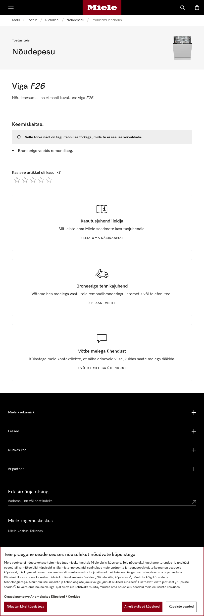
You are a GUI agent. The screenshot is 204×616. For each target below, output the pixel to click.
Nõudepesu (75, 20)
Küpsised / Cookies (65, 596)
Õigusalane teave (17, 596)
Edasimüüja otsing (28, 491)
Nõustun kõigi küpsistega (25, 606)
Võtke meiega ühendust (103, 368)
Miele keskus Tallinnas (25, 531)
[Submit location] (194, 502)
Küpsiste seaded (181, 606)
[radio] (17, 180)
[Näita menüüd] (11, 7)
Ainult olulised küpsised (142, 606)
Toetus (32, 20)
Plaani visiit (103, 303)
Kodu (16, 20)
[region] (102, 581)
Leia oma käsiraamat (103, 238)
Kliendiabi (52, 20)
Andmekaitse (40, 596)
